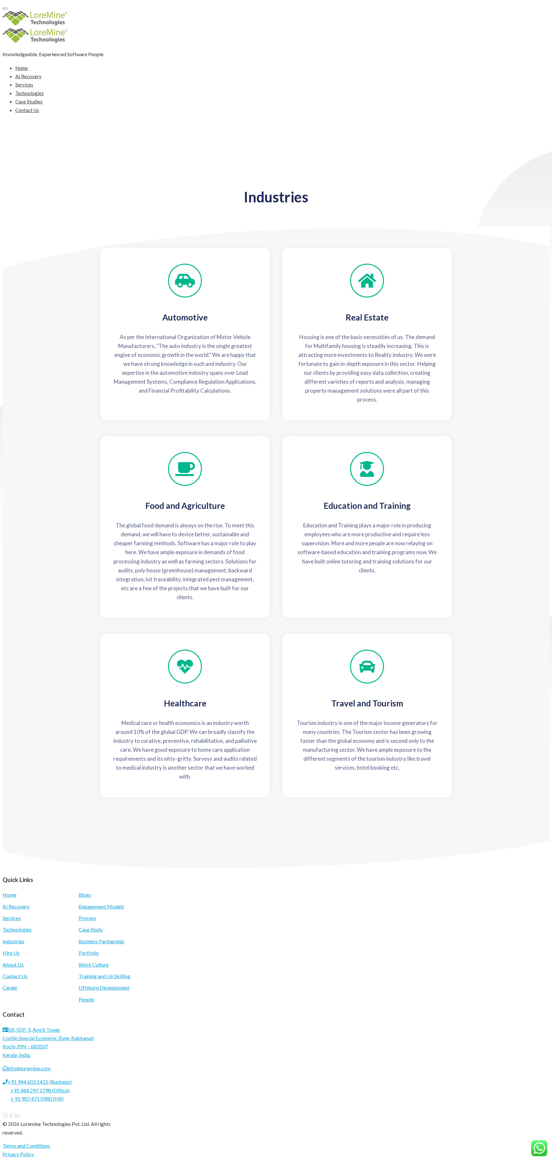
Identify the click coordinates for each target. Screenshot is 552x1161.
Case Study (91, 929)
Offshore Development (104, 987)
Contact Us (27, 110)
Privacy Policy (18, 1154)
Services (24, 84)
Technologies (29, 93)
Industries (13, 941)
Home (21, 68)
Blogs (85, 895)
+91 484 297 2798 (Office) (40, 1090)
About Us (13, 964)
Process (87, 918)
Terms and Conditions (26, 1145)
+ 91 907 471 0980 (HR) (37, 1099)
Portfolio (89, 953)
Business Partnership (101, 941)
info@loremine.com (29, 1068)
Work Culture (94, 964)
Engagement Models (101, 906)
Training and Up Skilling (104, 976)
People (86, 999)
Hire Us (11, 953)
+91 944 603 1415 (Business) (40, 1082)
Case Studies (28, 101)
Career (10, 987)
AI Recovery (28, 76)
